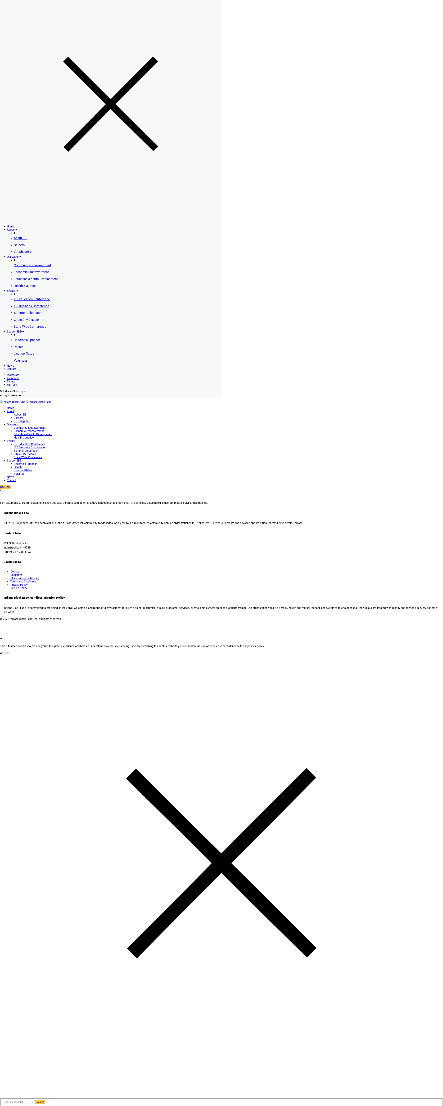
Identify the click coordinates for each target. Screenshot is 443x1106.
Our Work (12, 424)
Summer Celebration (26, 450)
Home (10, 408)
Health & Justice (24, 437)
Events (11, 441)
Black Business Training (24, 578)
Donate (18, 467)
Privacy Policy (19, 584)
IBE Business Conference (29, 447)
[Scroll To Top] (1, 639)
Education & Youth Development (33, 434)
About (10, 411)
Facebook (13, 378)
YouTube (12, 384)
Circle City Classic (25, 454)
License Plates (23, 470)
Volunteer (19, 473)
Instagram (13, 375)
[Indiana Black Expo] (26, 402)
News (10, 477)
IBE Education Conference (29, 444)
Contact (11, 480)
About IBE (20, 414)
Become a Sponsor (25, 464)
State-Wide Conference (28, 457)
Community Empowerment (30, 427)
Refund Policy (18, 588)
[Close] (111, 220)
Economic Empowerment (29, 431)
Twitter (11, 381)
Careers (18, 418)
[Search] (1, 490)
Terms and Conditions (23, 581)
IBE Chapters (22, 421)
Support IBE (14, 460)
